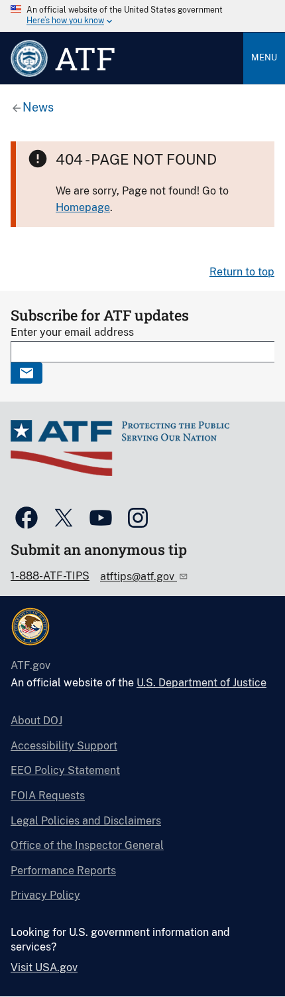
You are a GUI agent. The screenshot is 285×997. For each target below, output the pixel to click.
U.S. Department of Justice (201, 682)
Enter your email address (72, 332)
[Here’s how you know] (142, 16)
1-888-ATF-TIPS (50, 576)
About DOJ (36, 720)
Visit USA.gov (44, 967)
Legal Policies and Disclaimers (86, 820)
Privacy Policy (45, 895)
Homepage (83, 207)
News (38, 107)
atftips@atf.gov (138, 576)
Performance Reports (63, 870)
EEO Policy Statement (65, 770)
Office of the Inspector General (87, 845)
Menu (264, 57)
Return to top (241, 272)
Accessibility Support (64, 745)
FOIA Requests (48, 795)
